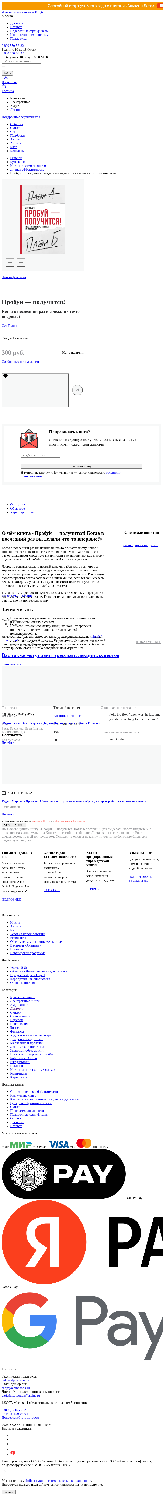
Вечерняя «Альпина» (25, 945)
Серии (15, 131)
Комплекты (18, 1073)
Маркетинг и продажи (26, 1043)
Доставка (17, 23)
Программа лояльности (27, 1110)
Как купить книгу (23, 1095)
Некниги (16, 1066)
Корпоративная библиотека (30, 979)
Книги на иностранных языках (32, 1069)
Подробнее (11, 899)
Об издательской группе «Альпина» (36, 941)
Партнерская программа (27, 953)
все (11, 664)
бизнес (128, 545)
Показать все (148, 642)
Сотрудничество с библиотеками (34, 1091)
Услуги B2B (19, 967)
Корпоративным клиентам (29, 34)
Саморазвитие (20, 1016)
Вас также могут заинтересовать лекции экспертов (60, 655)
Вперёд (19, 824)
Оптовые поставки (24, 982)
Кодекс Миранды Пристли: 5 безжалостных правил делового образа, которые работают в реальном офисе (74, 801)
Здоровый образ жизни (27, 1050)
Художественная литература (30, 1035)
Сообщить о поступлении (20, 361)
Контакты (17, 151)
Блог (13, 147)
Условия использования (27, 934)
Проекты (16, 949)
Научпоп (16, 1020)
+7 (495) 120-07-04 (15, 1413)
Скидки (15, 128)
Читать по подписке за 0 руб (22, 12)
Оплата (15, 1118)
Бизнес (15, 1027)
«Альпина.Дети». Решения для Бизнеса (38, 971)
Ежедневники (20, 1062)
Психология (19, 1024)
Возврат (16, 27)
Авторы (16, 143)
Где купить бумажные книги (31, 1103)
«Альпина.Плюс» (41, 821)
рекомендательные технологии (68, 1480)
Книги (15, 922)
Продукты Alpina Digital (27, 975)
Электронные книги (25, 1001)
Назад (7, 824)
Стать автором (28, 1417)
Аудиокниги (19, 1005)
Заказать (52, 890)
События (16, 124)
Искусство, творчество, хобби (31, 1054)
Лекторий (17, 109)
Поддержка (18, 38)
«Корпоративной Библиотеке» (71, 821)
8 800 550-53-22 (13, 45)
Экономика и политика (27, 1046)
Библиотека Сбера (23, 1058)
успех (154, 545)
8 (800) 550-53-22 (14, 1410)
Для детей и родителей (26, 1039)
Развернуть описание (17, 596)
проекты (141, 545)
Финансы (17, 1031)
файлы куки (34, 1480)
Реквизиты (18, 938)
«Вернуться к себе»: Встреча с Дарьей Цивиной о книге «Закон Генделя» (51, 723)
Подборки (17, 135)
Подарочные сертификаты (29, 31)
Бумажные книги (22, 997)
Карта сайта (18, 1077)
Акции (15, 139)
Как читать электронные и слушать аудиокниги (44, 1099)
